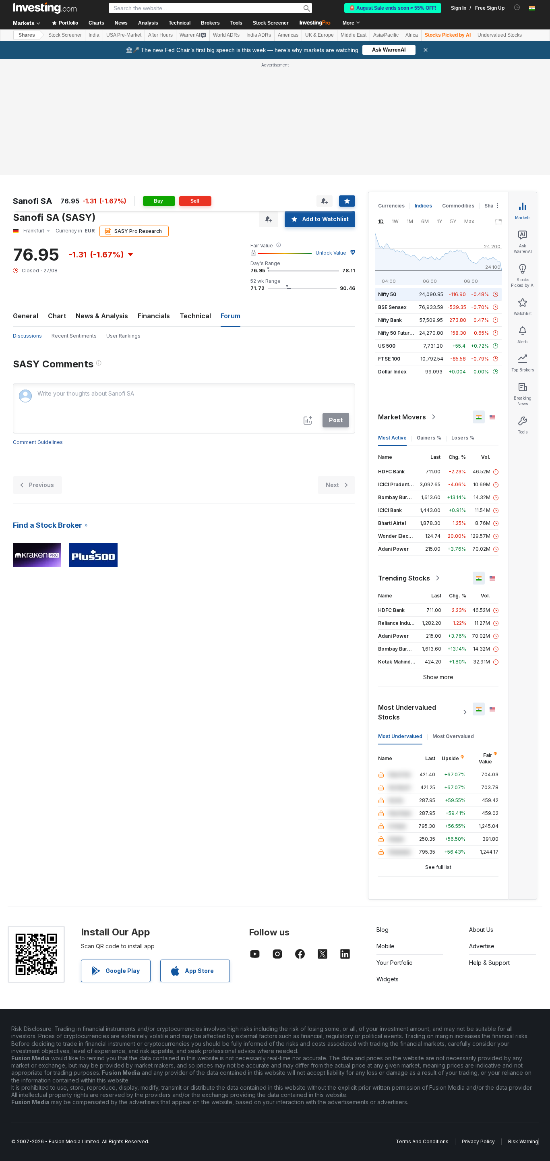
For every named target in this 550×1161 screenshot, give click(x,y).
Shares (27, 35)
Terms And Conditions (422, 1141)
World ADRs (226, 35)
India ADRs (258, 35)
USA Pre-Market (123, 35)
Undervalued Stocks (500, 35)
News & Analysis (102, 316)
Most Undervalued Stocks (407, 712)
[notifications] (517, 7)
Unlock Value (331, 253)
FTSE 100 (389, 359)
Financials (154, 316)
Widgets (387, 979)
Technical (195, 316)
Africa (411, 35)
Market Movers (402, 417)
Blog (382, 929)
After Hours (160, 35)
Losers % (462, 438)
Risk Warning (523, 1141)
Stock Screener (271, 23)
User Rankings (123, 336)
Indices (423, 206)
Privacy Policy (478, 1141)
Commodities (458, 206)
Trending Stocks (404, 578)
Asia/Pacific (386, 35)
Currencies (391, 206)
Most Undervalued (400, 736)
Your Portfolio (394, 962)
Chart (57, 316)
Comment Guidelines (38, 442)
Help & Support (489, 962)
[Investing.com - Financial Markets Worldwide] (45, 8)
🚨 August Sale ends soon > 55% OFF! (392, 8)
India (94, 35)
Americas (288, 35)
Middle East (353, 35)
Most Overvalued (453, 736)
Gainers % (429, 438)
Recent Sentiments (74, 336)
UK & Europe (319, 35)
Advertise (481, 946)
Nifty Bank (390, 320)
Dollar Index (392, 372)
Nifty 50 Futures (397, 333)
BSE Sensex (392, 307)
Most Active (392, 438)
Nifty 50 (387, 294)
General (25, 316)
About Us (481, 929)
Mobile (385, 946)
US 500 (386, 346)
